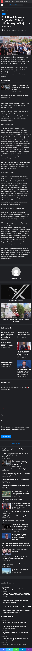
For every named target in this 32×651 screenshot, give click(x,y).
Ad (2, 408)
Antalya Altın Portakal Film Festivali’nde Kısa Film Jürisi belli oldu (20, 493)
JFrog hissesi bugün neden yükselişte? (13, 449)
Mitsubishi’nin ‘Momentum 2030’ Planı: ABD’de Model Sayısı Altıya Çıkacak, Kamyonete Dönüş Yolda (20, 527)
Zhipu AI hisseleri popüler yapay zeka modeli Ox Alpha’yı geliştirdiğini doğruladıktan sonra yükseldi (16, 455)
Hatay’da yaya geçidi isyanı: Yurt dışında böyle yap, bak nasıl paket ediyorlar (7, 335)
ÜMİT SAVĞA (7, 30)
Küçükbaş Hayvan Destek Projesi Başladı (14, 516)
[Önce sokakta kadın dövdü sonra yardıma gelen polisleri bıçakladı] (5, 87)
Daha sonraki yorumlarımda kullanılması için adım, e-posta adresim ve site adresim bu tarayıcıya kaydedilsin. (15, 429)
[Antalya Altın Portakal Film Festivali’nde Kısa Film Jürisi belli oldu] (6, 494)
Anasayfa (5, 10)
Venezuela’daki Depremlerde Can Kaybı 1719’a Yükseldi (7, 344)
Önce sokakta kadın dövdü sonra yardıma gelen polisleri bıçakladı (20, 87)
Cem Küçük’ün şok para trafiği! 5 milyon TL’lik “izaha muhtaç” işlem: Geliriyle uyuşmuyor (24, 372)
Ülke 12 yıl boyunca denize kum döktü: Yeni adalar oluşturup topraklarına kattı (14, 557)
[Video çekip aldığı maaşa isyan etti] (6, 552)
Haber (10, 10)
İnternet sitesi (5, 421)
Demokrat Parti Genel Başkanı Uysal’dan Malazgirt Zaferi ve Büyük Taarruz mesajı (23, 353)
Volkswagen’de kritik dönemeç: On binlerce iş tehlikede (23, 334)
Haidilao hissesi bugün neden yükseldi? (13, 520)
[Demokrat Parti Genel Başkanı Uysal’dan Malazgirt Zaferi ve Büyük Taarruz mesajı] (24, 346)
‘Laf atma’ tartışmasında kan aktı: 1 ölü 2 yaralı (7, 362)
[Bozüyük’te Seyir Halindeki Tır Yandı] (6, 571)
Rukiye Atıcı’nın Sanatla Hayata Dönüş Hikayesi (15, 95)
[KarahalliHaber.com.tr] (16, 5)
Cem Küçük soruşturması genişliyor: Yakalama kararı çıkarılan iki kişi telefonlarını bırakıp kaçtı (16, 544)
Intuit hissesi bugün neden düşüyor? (12, 499)
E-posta (3, 415)
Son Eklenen (16, 443)
